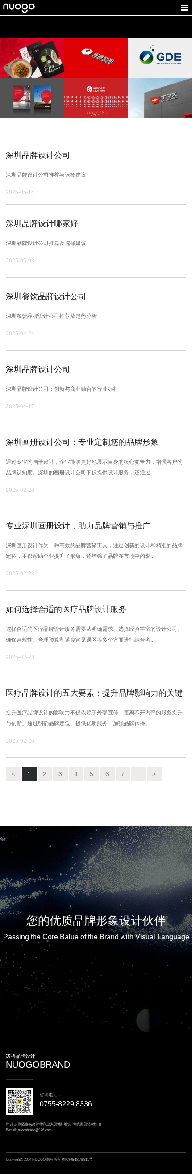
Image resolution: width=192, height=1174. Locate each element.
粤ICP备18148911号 (77, 1159)
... (138, 773)
